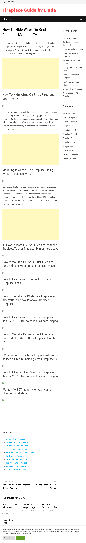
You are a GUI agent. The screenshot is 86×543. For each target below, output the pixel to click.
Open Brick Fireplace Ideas (17, 449)
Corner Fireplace (70, 117)
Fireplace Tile (68, 146)
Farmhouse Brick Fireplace (17, 442)
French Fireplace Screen (73, 49)
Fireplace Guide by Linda (29, 10)
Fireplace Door (69, 125)
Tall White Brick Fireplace (16, 462)
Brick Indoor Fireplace (15, 456)
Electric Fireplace (70, 121)
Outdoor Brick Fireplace (16, 469)
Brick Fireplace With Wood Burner (20, 452)
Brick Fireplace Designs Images (29, 506)
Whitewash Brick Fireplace (17, 445)
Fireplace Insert (69, 130)
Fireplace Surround (71, 142)
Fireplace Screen (70, 138)
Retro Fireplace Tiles (71, 38)
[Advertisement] (30, 73)
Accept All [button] (20, 538)
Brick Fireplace (69, 113)
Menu (8, 19)
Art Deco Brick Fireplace (16, 466)
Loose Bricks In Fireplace (9, 521)
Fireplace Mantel (70, 134)
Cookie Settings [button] (9, 538)
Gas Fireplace (68, 150)
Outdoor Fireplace (70, 154)
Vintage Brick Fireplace (15, 439)
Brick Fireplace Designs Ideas (18, 459)
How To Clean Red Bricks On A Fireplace (10, 507)
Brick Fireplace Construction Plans (50, 506)
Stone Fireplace (69, 158)
